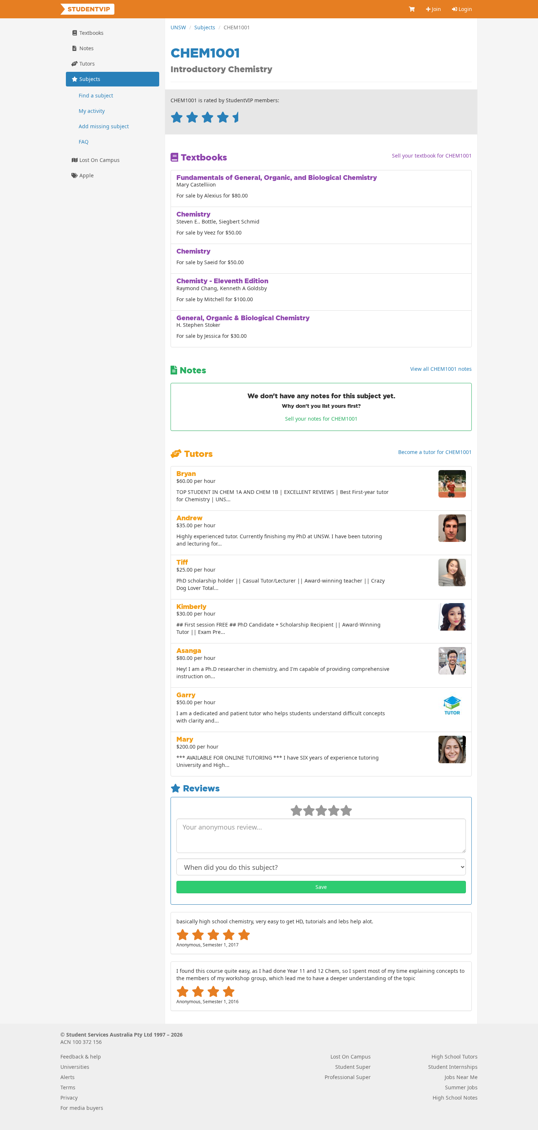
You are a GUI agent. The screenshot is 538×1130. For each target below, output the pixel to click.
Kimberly (191, 606)
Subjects (204, 27)
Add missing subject (104, 126)
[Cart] (412, 9)
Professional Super (348, 1077)
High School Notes (455, 1097)
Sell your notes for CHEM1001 (321, 418)
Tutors (86, 63)
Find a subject (96, 95)
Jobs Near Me (461, 1077)
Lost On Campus (99, 159)
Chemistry (193, 214)
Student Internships (453, 1066)
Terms (67, 1087)
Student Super (353, 1066)
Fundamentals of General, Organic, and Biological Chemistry (276, 177)
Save (321, 886)
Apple (86, 175)
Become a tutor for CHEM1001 (435, 451)
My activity (92, 110)
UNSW (178, 27)
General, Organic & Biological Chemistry (243, 317)
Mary (184, 739)
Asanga (188, 650)
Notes (86, 48)
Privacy (69, 1097)
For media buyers (81, 1107)
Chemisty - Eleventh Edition (222, 280)
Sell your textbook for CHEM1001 (432, 155)
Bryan (186, 473)
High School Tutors (454, 1056)
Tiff (182, 562)
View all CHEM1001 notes (441, 368)
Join (435, 8)
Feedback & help (80, 1056)
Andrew (189, 517)
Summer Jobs (461, 1087)
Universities (74, 1066)
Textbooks (91, 32)
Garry (185, 694)
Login (464, 8)
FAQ (84, 141)
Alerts (67, 1077)
